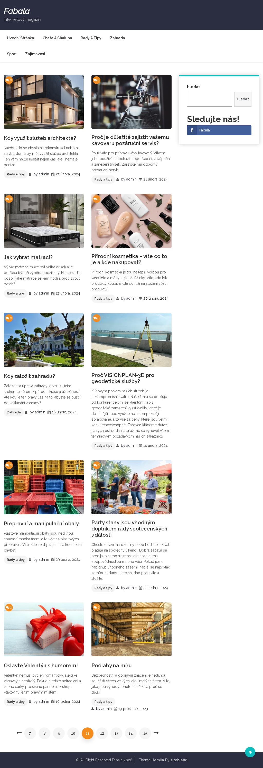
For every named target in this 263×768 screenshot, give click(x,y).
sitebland (179, 760)
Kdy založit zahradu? (29, 376)
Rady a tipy (91, 38)
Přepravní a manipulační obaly (41, 523)
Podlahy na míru (111, 665)
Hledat (193, 87)
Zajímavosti (35, 54)
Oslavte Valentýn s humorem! (41, 665)
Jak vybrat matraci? (28, 257)
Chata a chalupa (57, 38)
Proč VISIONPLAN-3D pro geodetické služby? (122, 378)
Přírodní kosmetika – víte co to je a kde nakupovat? (129, 259)
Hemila (158, 760)
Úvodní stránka (20, 38)
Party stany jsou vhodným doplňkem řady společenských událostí (129, 528)
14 (131, 733)
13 (116, 733)
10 (73, 733)
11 (87, 733)
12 (102, 733)
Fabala (17, 11)
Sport (12, 54)
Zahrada (117, 38)
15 (145, 733)
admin (44, 174)
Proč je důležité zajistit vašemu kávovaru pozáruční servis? (130, 140)
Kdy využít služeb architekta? (40, 138)
